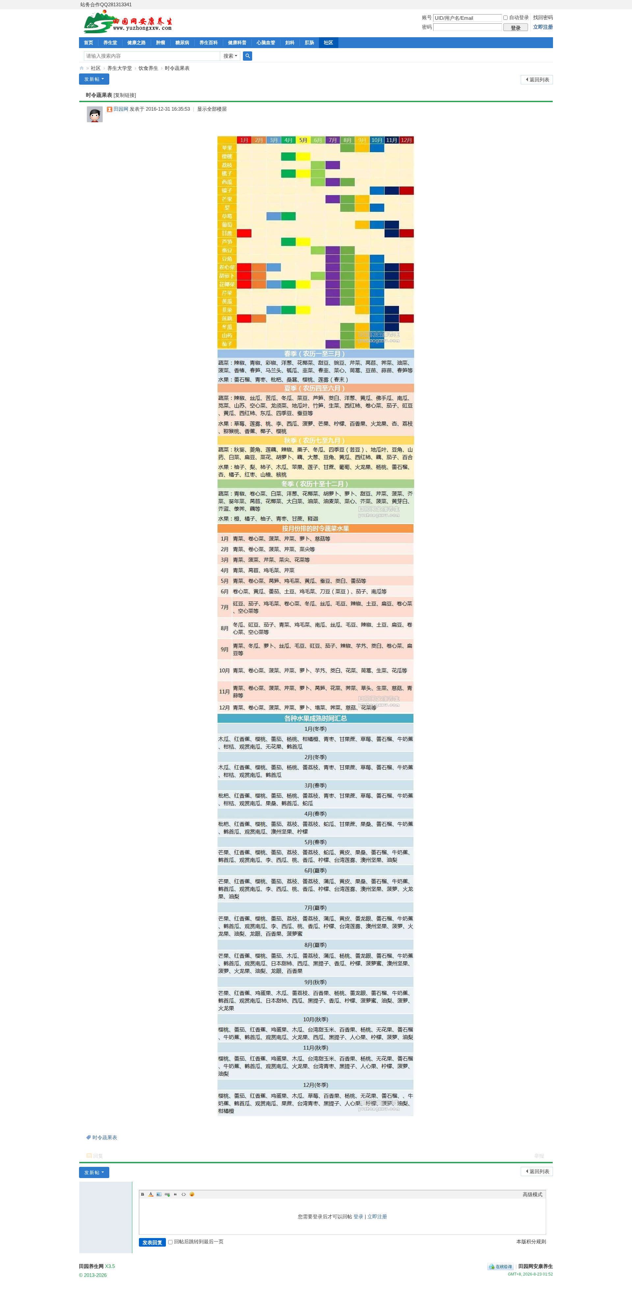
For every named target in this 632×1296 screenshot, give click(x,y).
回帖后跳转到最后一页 (199, 1241)
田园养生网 (81, 68)
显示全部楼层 (212, 109)
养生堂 (110, 42)
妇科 (290, 42)
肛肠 (309, 42)
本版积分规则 (531, 1241)
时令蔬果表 (177, 68)
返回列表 (539, 79)
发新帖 (92, 79)
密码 (427, 27)
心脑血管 (266, 42)
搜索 (228, 56)
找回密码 (543, 17)
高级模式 (532, 1194)
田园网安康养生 (535, 1266)
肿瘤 (160, 42)
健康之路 (136, 42)
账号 (427, 17)
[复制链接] (125, 95)
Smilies (192, 1194)
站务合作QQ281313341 (106, 4)
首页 (88, 42)
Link (167, 1194)
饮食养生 (148, 68)
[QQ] (500, 1266)
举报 (539, 1156)
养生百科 (208, 42)
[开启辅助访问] (551, 5)
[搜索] (247, 56)
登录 (358, 1216)
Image (159, 1194)
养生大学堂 (119, 68)
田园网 (121, 109)
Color (150, 1194)
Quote (175, 1194)
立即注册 (543, 27)
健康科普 (237, 42)
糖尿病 (182, 42)
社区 (328, 42)
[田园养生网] (128, 29)
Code (183, 1194)
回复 (98, 1156)
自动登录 (519, 17)
